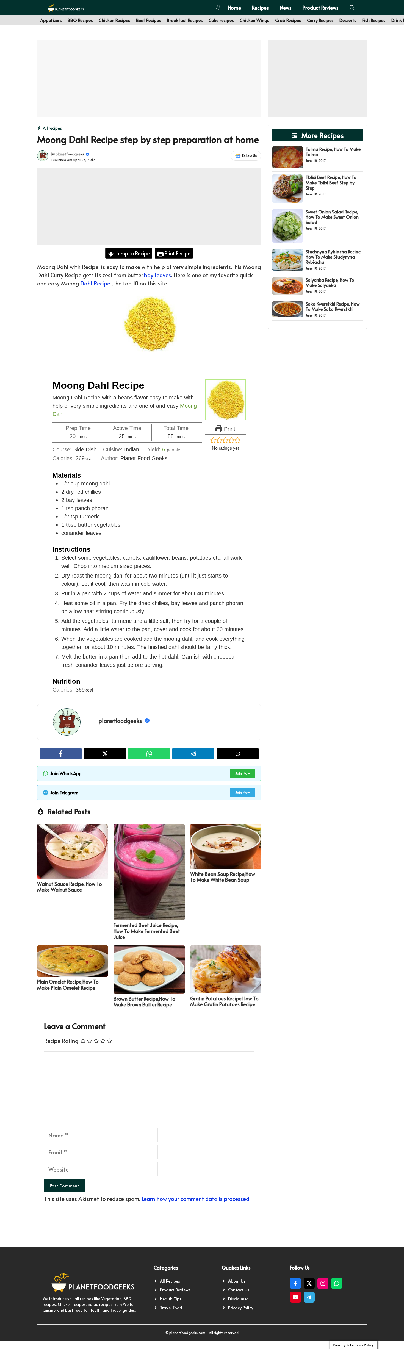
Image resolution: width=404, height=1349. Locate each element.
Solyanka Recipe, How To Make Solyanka (330, 282)
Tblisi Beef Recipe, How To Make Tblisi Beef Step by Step (331, 182)
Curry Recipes (320, 20)
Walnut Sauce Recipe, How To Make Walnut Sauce (69, 886)
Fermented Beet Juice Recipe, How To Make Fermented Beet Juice (147, 930)
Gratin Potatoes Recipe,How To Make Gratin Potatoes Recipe (224, 1001)
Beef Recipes (148, 20)
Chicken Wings (254, 20)
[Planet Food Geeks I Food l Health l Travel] (65, 7)
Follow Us (249, 155)
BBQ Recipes (80, 20)
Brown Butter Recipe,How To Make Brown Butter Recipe (144, 1001)
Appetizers (51, 20)
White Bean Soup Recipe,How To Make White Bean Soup (222, 876)
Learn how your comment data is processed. (196, 1199)
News (286, 7)
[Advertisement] (149, 78)
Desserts (347, 20)
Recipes (260, 7)
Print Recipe (177, 253)
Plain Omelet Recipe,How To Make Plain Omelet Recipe (68, 984)
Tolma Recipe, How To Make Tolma (333, 151)
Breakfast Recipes (185, 20)
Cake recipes (221, 20)
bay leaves (157, 275)
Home (234, 7)
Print (228, 429)
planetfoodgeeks (70, 153)
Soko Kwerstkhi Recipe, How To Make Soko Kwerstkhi (332, 306)
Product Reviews (321, 7)
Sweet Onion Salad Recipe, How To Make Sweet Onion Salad (332, 217)
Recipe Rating (61, 1041)
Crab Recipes (288, 20)
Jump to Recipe (132, 253)
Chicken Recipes (114, 20)
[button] (352, 7)
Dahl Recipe (95, 283)
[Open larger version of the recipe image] (225, 399)
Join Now (242, 773)
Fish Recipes (373, 20)
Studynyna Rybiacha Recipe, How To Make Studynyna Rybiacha (333, 256)
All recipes (52, 128)
